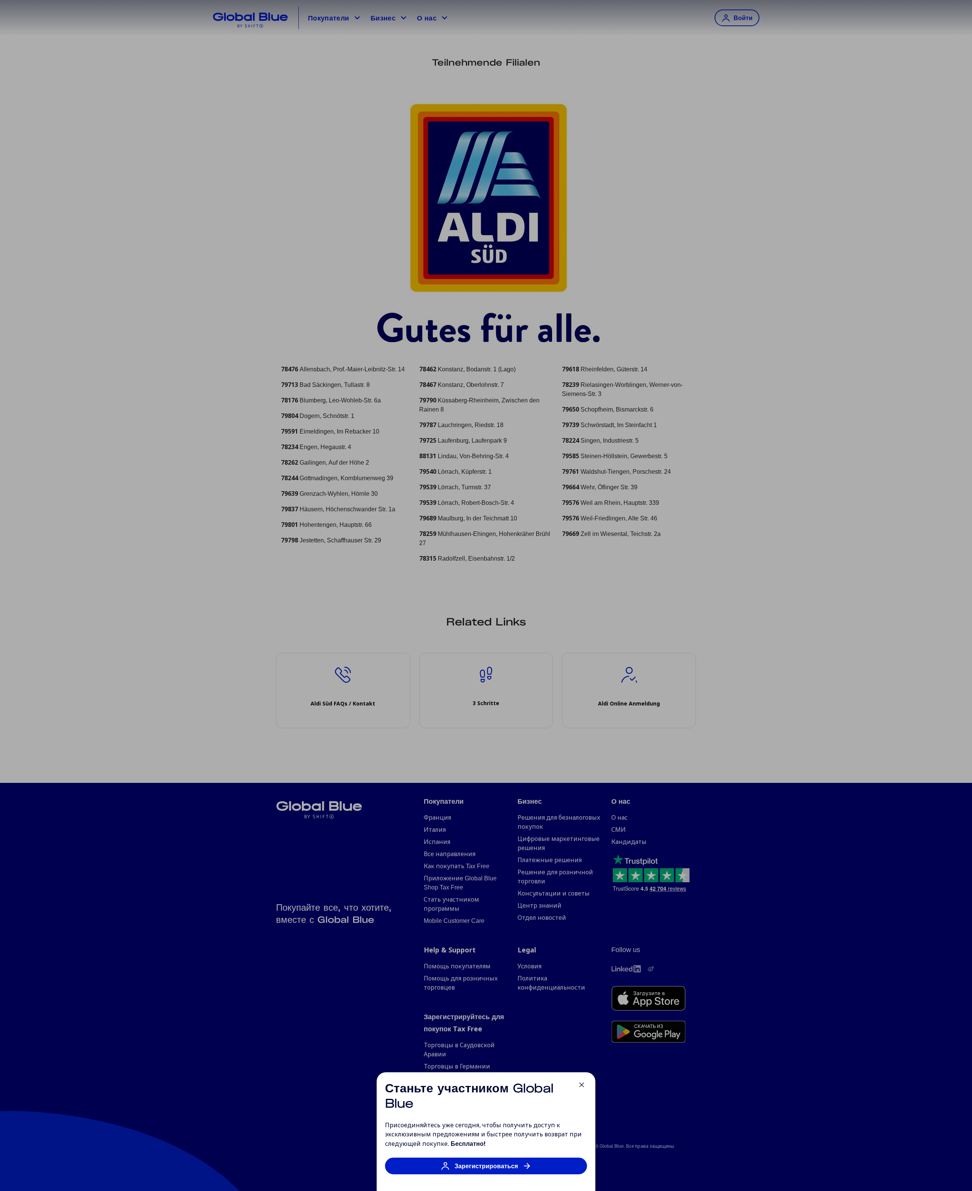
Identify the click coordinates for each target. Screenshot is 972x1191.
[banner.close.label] (581, 1084)
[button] (486, 1170)
